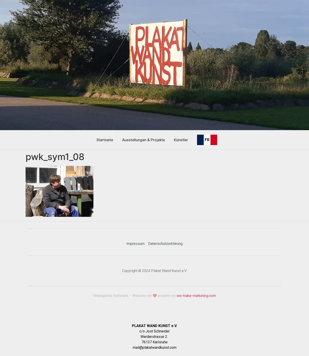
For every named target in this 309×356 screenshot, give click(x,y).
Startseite (104, 140)
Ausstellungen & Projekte (143, 140)
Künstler (181, 140)
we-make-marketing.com (196, 296)
